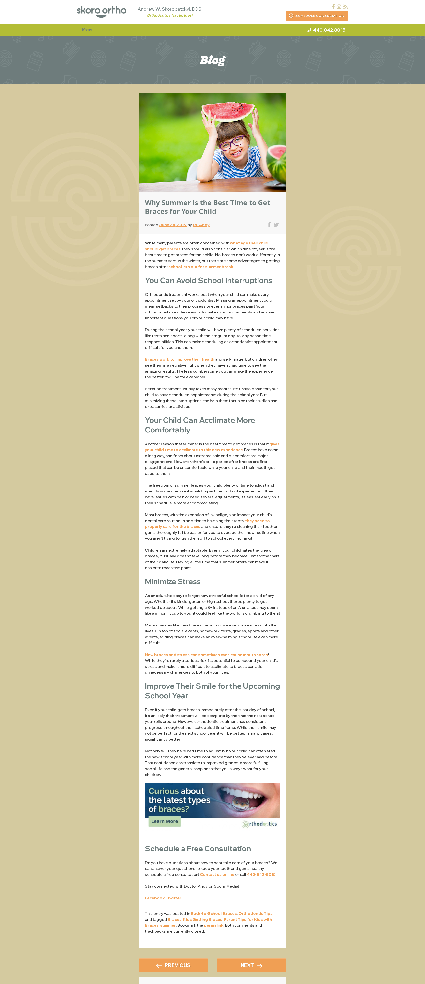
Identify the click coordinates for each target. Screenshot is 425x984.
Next (247, 965)
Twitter (174, 897)
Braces (230, 913)
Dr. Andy (201, 224)
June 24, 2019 (173, 224)
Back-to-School (206, 913)
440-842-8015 (261, 874)
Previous (178, 965)
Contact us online (217, 874)
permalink (214, 925)
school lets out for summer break (200, 266)
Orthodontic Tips (255, 913)
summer (168, 925)
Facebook (155, 897)
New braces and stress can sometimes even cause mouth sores (206, 654)
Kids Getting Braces (202, 919)
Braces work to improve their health (179, 359)
